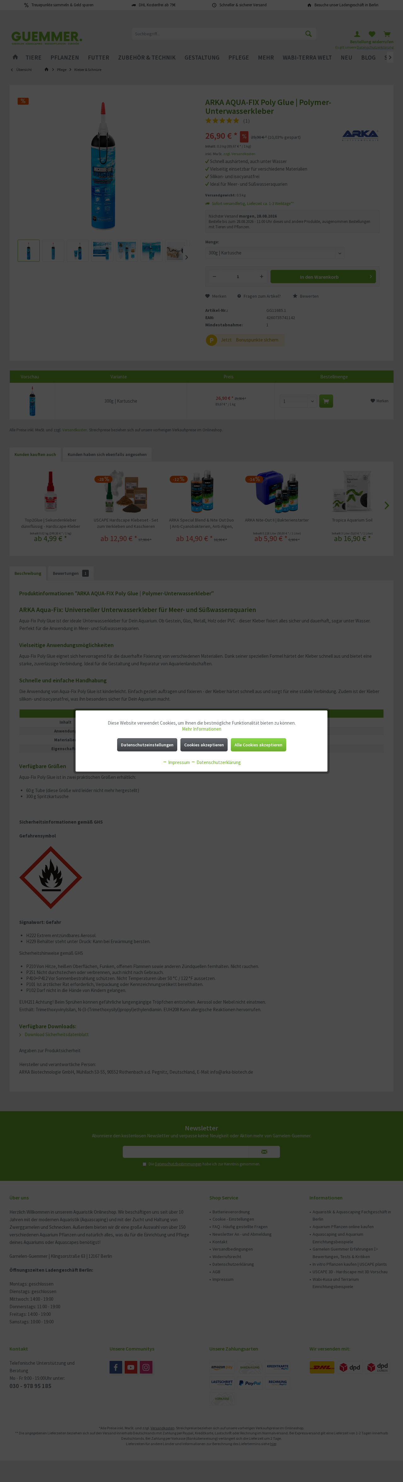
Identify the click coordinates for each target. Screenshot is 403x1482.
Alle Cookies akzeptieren (258, 745)
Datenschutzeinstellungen (147, 745)
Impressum (178, 762)
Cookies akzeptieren (204, 745)
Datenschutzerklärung (218, 762)
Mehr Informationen (201, 729)
